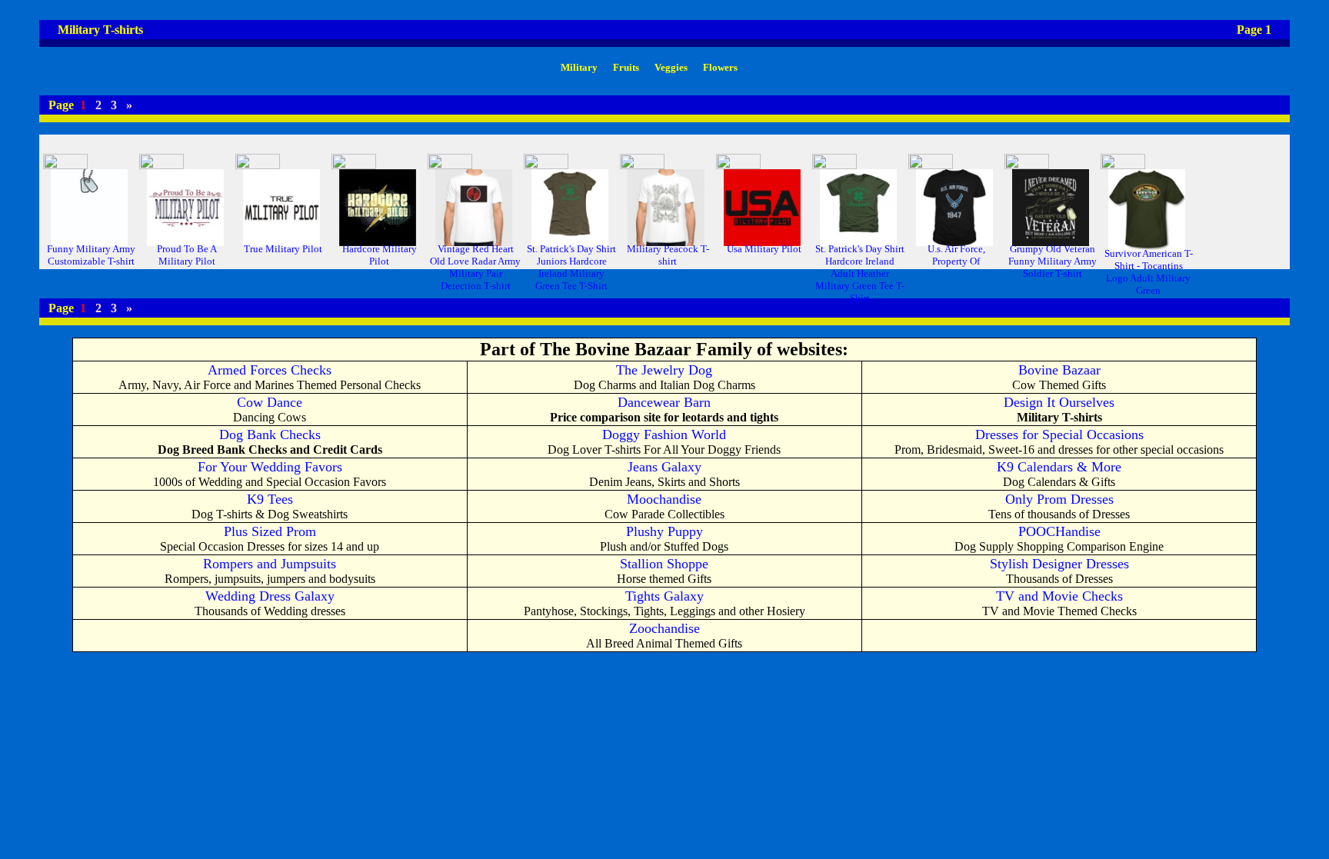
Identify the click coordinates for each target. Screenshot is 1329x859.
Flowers (720, 67)
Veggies (671, 67)
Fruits (626, 67)
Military (579, 67)
